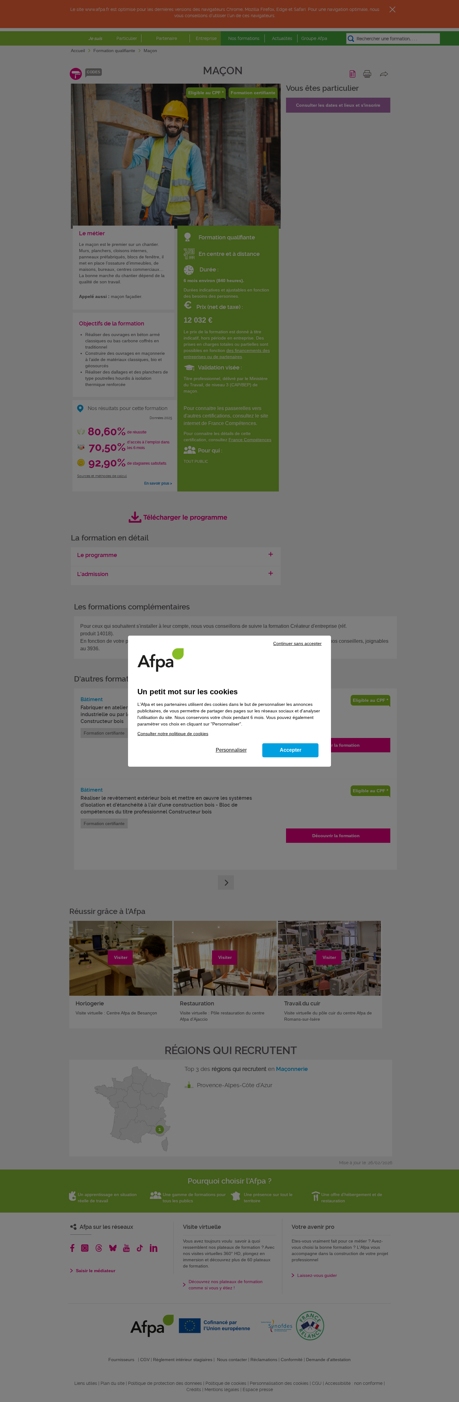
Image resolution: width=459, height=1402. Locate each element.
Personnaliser (231, 750)
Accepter (290, 750)
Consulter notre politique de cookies (172, 733)
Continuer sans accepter (297, 643)
